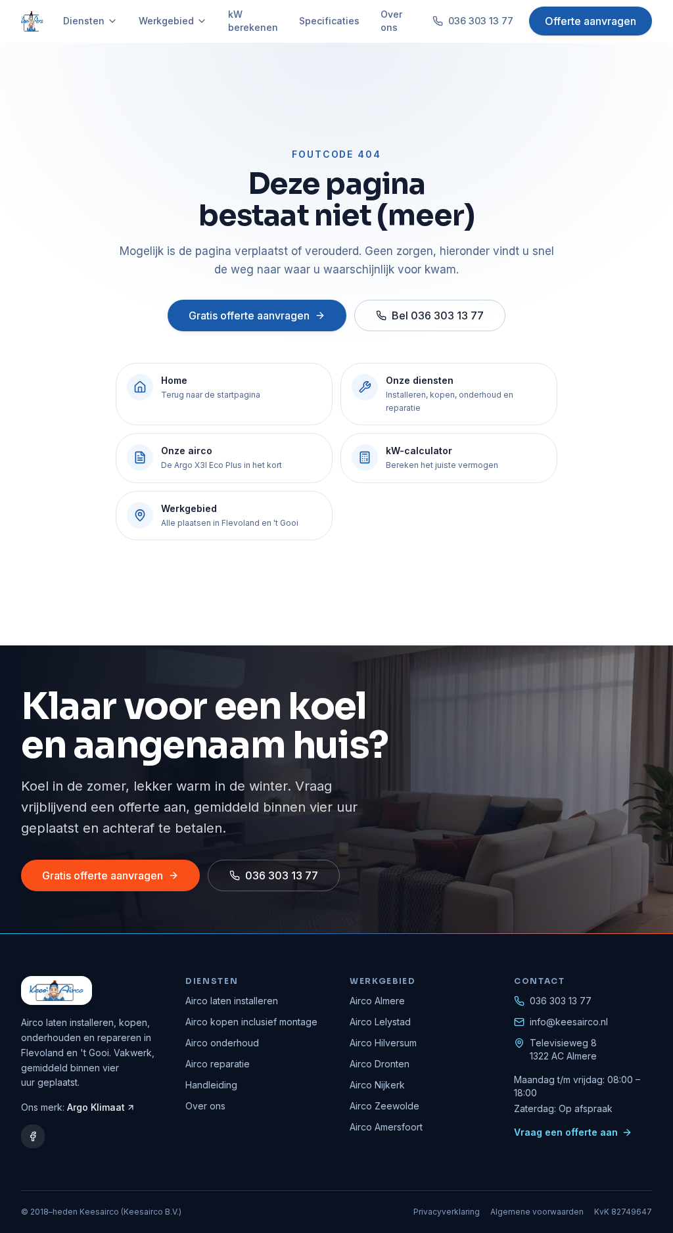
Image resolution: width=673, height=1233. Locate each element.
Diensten (83, 20)
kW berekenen (253, 21)
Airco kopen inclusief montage (251, 1021)
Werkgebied (166, 20)
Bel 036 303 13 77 (438, 315)
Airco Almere (377, 1000)
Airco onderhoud (222, 1042)
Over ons (391, 21)
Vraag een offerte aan (566, 1132)
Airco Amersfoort (386, 1126)
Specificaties (329, 20)
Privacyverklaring (446, 1212)
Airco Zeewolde (384, 1105)
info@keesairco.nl (569, 1021)
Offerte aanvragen (590, 21)
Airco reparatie (217, 1063)
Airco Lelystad (380, 1021)
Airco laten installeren (231, 1000)
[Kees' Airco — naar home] (32, 21)
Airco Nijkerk (377, 1084)
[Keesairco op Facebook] (33, 1136)
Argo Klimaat (96, 1107)
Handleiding (211, 1084)
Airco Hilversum (383, 1042)
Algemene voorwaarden (537, 1212)
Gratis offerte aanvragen (249, 315)
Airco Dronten (379, 1063)
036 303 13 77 (480, 20)
